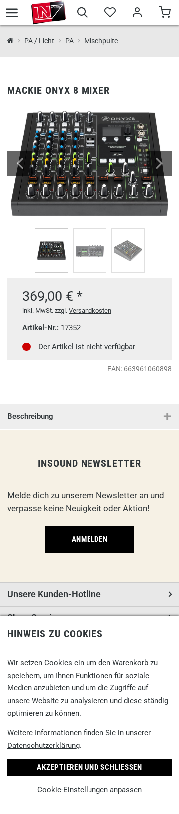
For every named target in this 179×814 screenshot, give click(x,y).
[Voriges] (19, 163)
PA (69, 41)
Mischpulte (101, 41)
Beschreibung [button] (30, 416)
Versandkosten (90, 310)
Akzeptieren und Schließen (89, 767)
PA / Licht (39, 41)
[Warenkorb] (164, 14)
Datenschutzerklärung (43, 745)
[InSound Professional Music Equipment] (48, 12)
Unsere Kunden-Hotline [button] (54, 594)
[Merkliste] (109, 14)
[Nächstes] (159, 163)
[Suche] (82, 14)
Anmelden (90, 539)
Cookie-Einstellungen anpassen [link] (89, 789)
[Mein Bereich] (137, 14)
